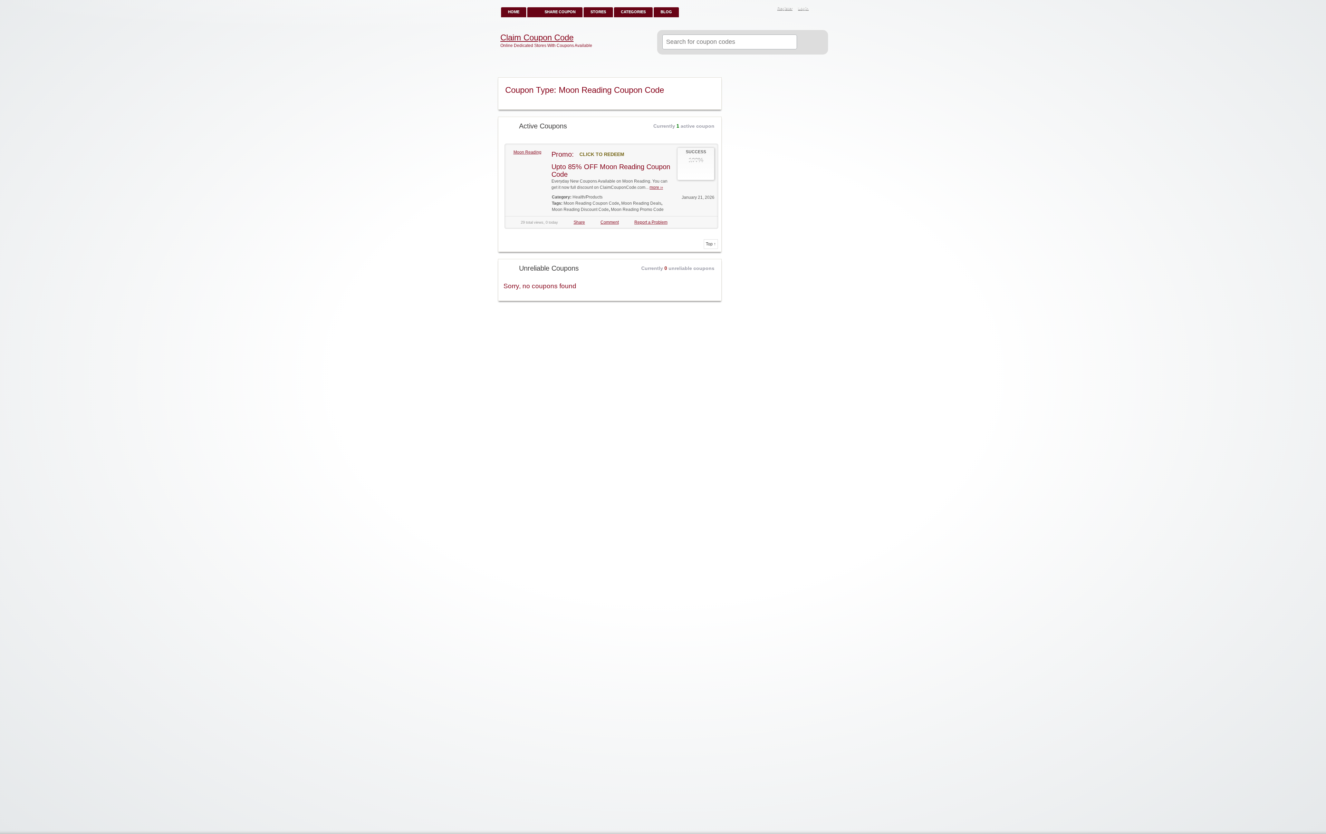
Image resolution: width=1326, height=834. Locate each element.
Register (784, 8)
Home (513, 12)
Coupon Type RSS (713, 83)
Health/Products (588, 197)
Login (803, 8)
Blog (666, 12)
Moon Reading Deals (641, 203)
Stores (598, 12)
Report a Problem (650, 222)
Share (579, 222)
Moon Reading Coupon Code (591, 203)
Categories (633, 12)
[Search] (809, 42)
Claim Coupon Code (537, 38)
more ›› (656, 187)
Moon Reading (527, 152)
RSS (819, 9)
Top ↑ (711, 244)
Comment (609, 222)
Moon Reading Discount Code (580, 209)
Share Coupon (560, 12)
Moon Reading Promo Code (637, 209)
